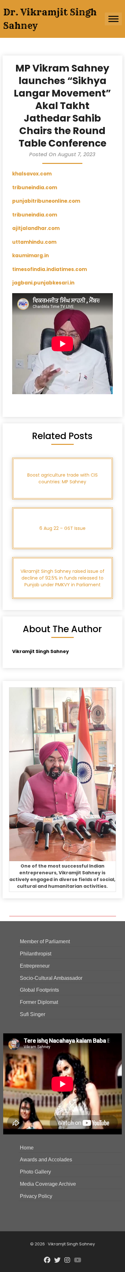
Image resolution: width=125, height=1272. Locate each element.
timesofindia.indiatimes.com (49, 269)
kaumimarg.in (30, 255)
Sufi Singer (32, 1014)
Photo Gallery (35, 1171)
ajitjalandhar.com (36, 228)
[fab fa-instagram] (67, 1260)
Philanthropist (35, 953)
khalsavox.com (32, 173)
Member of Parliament (45, 941)
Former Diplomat (39, 1002)
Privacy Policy (36, 1196)
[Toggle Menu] (113, 19)
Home (27, 1147)
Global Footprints (39, 990)
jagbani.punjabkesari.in (43, 282)
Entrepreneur (35, 966)
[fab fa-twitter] (57, 1260)
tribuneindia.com (34, 187)
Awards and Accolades (46, 1159)
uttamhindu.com (34, 242)
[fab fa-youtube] (77, 1260)
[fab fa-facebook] (47, 1260)
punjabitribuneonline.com (46, 201)
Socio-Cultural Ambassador (51, 978)
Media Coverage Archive (48, 1184)
